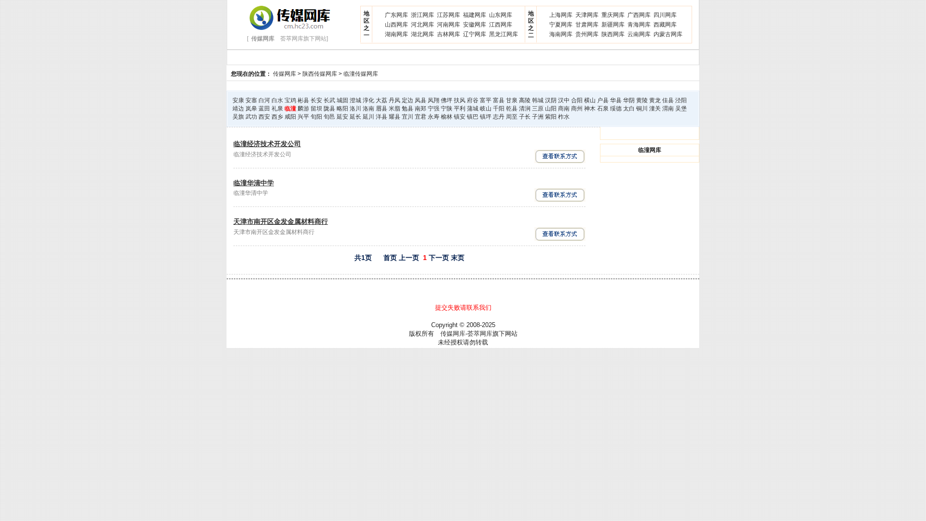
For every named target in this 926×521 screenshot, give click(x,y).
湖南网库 (396, 34)
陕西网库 (613, 34)
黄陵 (642, 100)
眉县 (381, 108)
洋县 (381, 116)
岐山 (485, 108)
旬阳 (316, 116)
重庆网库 (613, 15)
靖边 (238, 108)
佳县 (668, 100)
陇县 (329, 108)
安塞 (251, 100)
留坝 (316, 108)
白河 (264, 100)
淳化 (368, 100)
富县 (498, 100)
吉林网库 (448, 34)
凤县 (420, 100)
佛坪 (446, 100)
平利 (459, 108)
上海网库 (560, 15)
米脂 (394, 108)
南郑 (420, 108)
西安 (264, 116)
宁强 (433, 108)
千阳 (498, 108)
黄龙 (655, 100)
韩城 (538, 100)
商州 (577, 108)
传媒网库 (284, 73)
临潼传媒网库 (360, 73)
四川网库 (665, 15)
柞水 (564, 116)
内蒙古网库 (668, 34)
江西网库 (500, 24)
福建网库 (474, 15)
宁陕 (446, 108)
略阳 (342, 108)
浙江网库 (422, 15)
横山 (590, 100)
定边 (407, 100)
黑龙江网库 (503, 34)
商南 (564, 108)
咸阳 (290, 116)
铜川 (642, 108)
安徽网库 (474, 24)
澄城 (355, 100)
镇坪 (485, 116)
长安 (316, 100)
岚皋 (251, 108)
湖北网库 (422, 34)
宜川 (407, 116)
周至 (511, 116)
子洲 (538, 116)
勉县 (407, 108)
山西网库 (396, 24)
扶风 (459, 100)
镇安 (459, 116)
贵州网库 (587, 34)
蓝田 (264, 108)
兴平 (303, 116)
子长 (525, 116)
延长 (355, 116)
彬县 (303, 100)
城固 (342, 100)
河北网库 (422, 24)
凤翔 (433, 100)
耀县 (394, 116)
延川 (368, 116)
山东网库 (500, 15)
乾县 (511, 108)
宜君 (420, 116)
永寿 (433, 116)
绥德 (616, 108)
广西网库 (639, 15)
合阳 (577, 100)
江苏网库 (448, 15)
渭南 (668, 108)
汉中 (564, 100)
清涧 (525, 108)
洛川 (355, 108)
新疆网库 (613, 24)
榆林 (446, 116)
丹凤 (394, 100)
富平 (485, 100)
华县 (616, 100)
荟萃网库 (479, 333)
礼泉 (277, 108)
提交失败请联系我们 (463, 307)
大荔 (381, 100)
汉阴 (551, 100)
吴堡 (681, 108)
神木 (590, 108)
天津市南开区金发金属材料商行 (280, 221)
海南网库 (560, 34)
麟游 (303, 108)
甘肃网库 (587, 24)
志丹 (498, 116)
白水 (277, 100)
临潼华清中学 (253, 183)
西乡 (277, 116)
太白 (629, 108)
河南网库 (448, 24)
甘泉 (511, 100)
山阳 (551, 108)
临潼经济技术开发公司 (267, 144)
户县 (603, 100)
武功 (251, 116)
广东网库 (396, 15)
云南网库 (639, 34)
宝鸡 (290, 100)
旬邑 (329, 116)
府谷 (472, 100)
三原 (538, 108)
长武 (329, 100)
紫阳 (551, 116)
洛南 (368, 108)
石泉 (603, 108)
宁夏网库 (560, 24)
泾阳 (681, 100)
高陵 (525, 100)
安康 (238, 100)
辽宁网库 (474, 34)
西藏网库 (665, 24)
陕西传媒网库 (319, 73)
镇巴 (472, 116)
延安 (342, 116)
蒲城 (472, 108)
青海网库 (639, 24)
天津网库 (587, 15)
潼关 (655, 108)
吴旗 (238, 116)
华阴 (629, 100)
